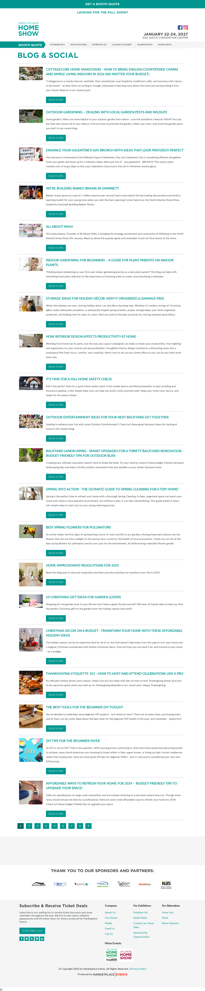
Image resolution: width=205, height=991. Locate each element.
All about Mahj (59, 226)
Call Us (109, 934)
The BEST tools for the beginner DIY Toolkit (84, 707)
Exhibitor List (99, 44)
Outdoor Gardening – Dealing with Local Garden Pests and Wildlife (106, 112)
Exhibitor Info (144, 44)
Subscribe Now (32, 931)
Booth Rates (140, 918)
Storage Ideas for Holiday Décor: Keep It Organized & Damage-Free (105, 298)
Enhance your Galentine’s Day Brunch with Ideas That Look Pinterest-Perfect (115, 150)
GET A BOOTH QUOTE (102, 4)
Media (108, 923)
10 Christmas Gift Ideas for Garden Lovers (83, 597)
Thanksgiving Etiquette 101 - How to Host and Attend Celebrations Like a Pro (114, 673)
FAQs (165, 918)
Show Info (167, 912)
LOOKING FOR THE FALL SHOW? (102, 12)
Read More (56, 100)
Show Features (78, 44)
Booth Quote (30, 45)
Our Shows (111, 918)
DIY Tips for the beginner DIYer (73, 741)
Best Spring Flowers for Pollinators (78, 527)
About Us (110, 912)
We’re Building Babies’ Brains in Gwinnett (82, 188)
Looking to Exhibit (122, 44)
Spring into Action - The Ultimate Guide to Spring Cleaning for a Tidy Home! (112, 489)
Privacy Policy (138, 969)
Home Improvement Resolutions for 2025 (82, 565)
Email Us (110, 928)
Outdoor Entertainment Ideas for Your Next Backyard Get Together (107, 417)
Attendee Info (57, 44)
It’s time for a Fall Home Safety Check (79, 379)
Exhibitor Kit (140, 912)
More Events (164, 44)
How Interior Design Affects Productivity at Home (91, 336)
